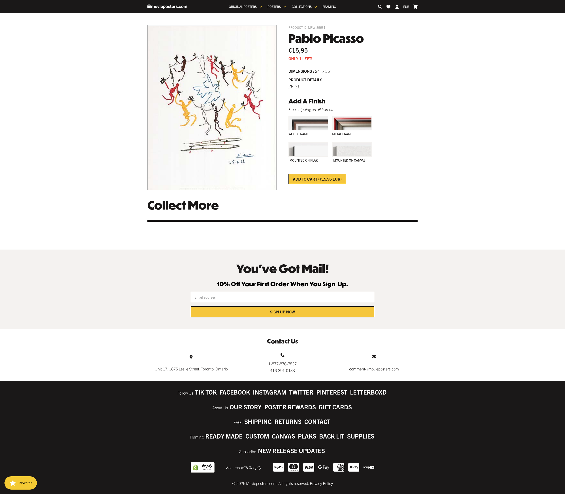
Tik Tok (206, 392)
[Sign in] (397, 7)
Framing (329, 7)
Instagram (269, 392)
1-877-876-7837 (282, 363)
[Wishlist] (388, 7)
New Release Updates (291, 451)
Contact (317, 421)
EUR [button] (406, 7)
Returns (288, 421)
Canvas (283, 436)
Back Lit (331, 436)
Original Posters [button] (243, 7)
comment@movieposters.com (374, 368)
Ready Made (224, 436)
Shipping (258, 421)
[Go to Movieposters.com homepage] (167, 6)
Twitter (301, 392)
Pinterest (331, 392)
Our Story (246, 407)
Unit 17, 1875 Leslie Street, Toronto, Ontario (191, 368)
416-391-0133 (282, 370)
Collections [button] (302, 7)
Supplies (360, 436)
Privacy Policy (321, 483)
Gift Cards (335, 407)
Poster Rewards (290, 407)
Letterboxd (368, 392)
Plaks (307, 436)
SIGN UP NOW (282, 311)
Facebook (235, 392)
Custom (257, 436)
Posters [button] (274, 7)
